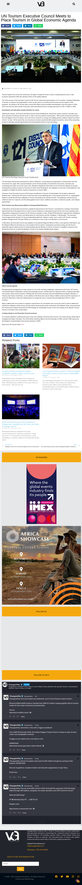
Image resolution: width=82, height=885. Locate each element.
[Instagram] (72, 876)
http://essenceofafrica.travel (19, 712)
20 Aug (37, 725)
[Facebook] (56, 876)
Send (20, 869)
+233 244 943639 (41, 850)
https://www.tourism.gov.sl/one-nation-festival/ (25, 746)
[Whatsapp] (78, 876)
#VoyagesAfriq (15, 696)
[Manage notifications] (77, 880)
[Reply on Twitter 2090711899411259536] (10, 716)
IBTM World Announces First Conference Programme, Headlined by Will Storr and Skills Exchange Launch (20, 424)
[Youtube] (67, 876)
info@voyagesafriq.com (35, 846)
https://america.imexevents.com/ (20, 809)
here (22, 324)
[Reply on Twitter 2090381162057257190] (10, 777)
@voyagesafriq (28, 696)
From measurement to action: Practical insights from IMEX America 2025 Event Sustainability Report (61, 373)
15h (36, 696)
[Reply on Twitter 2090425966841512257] (10, 750)
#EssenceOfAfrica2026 (17, 703)
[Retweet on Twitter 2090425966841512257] (14, 750)
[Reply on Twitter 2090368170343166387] (10, 813)
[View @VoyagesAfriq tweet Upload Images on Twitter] (30, 712)
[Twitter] (61, 876)
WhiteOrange (29, 879)
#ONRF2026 (13, 743)
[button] (74, 4)
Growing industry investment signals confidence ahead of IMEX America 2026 (18, 372)
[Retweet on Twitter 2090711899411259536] (14, 716)
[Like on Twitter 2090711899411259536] (18, 716)
